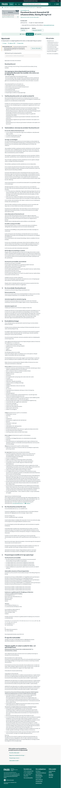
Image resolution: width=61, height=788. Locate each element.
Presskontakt (38, 777)
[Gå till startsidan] (5, 4)
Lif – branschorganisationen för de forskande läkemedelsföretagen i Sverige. (12, 776)
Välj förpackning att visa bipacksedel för (13, 53)
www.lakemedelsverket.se (18, 503)
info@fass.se (29, 772)
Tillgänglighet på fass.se (41, 772)
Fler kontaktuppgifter (28, 777)
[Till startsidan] (2, 7)
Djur (19, 4)
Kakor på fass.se (39, 779)
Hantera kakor (39, 783)
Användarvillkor (39, 781)
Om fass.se (38, 771)
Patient (11, 4)
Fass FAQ (51, 777)
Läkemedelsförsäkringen (48, 25)
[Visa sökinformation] (50, 4)
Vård (16, 4)
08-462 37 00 (30, 771)
